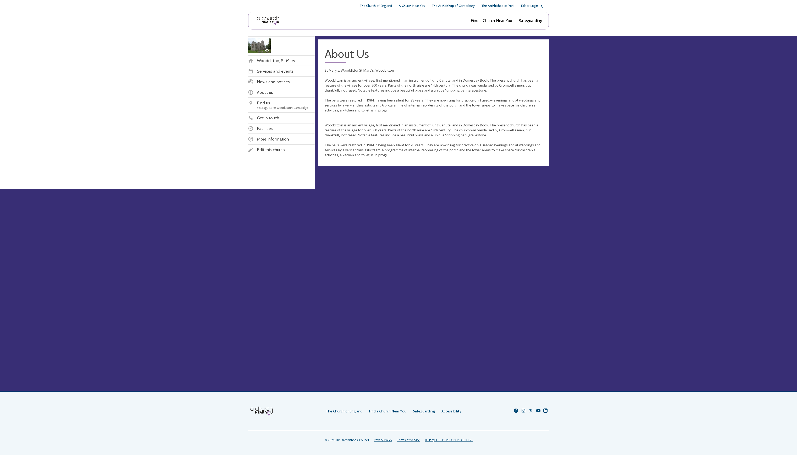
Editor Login (529, 6)
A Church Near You (412, 6)
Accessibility (451, 411)
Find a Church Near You (491, 20)
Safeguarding (530, 20)
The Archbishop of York (497, 6)
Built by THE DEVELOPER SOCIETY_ (449, 440)
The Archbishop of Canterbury (453, 6)
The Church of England (376, 6)
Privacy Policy (383, 440)
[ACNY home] (268, 20)
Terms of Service (408, 440)
